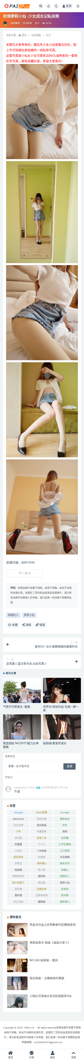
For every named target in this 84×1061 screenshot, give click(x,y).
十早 (18, 831)
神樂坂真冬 (18, 876)
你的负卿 (41, 819)
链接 (42, 625)
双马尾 (18, 838)
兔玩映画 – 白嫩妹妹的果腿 (47, 978)
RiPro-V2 (29, 1027)
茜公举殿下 (18, 883)
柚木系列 (65, 863)
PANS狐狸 (41, 812)
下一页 (24, 573)
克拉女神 (18, 825)
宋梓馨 (65, 838)
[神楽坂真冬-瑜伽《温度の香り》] (17, 948)
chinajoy (18, 812)
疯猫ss (64, 870)
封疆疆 (18, 844)
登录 (69, 6)
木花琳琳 (65, 857)
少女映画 (41, 851)
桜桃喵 (18, 870)
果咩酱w (41, 863)
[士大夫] (5, 23)
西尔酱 (18, 889)
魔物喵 (41, 902)
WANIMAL (18, 819)
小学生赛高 (65, 844)
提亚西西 (18, 857)
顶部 (73, 1057)
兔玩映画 (41, 825)
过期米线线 (41, 895)
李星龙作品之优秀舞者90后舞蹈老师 (53, 924)
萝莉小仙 (29, 615)
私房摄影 (15, 23)
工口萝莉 (65, 851)
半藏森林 (41, 831)
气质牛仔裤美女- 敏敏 (16, 706)
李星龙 (18, 863)
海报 (28, 625)
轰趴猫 (18, 895)
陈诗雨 (65, 895)
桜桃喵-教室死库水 (54, 743)
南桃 (64, 831)
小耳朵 (18, 851)
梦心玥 (41, 870)
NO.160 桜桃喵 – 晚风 (44, 960)
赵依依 (65, 889)
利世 (64, 825)
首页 (24, 35)
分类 (31, 1057)
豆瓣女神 (41, 889)
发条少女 (41, 838)
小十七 (41, 844)
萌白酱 (41, 883)
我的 (52, 1057)
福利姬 (41, 876)
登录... (11, 766)
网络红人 (13, 615)
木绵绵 (41, 857)
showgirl (64, 812)
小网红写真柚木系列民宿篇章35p (51, 996)
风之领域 (18, 902)
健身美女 (65, 819)
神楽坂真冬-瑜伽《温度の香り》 (50, 942)
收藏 (14, 625)
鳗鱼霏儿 (65, 902)
